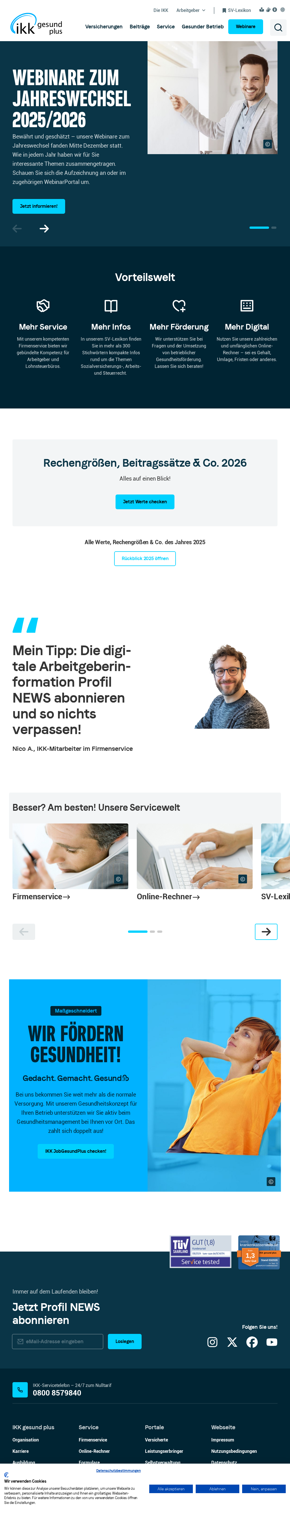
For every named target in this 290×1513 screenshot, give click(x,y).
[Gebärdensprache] (269, 9)
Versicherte (156, 1440)
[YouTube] (272, 1345)
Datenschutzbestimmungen (118, 1471)
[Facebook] (252, 1345)
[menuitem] (104, 26)
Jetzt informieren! (38, 206)
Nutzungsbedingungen (234, 1451)
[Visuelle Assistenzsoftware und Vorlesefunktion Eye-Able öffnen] (275, 9)
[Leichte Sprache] (262, 9)
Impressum (222, 1440)
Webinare (245, 26)
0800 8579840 (57, 1393)
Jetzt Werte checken (145, 501)
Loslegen (125, 1341)
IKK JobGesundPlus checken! (75, 1151)
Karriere (20, 1451)
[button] (44, 228)
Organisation (25, 1440)
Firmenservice (93, 1440)
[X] (232, 1345)
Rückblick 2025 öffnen (145, 558)
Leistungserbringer (164, 1451)
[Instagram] (212, 1345)
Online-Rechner (94, 1451)
